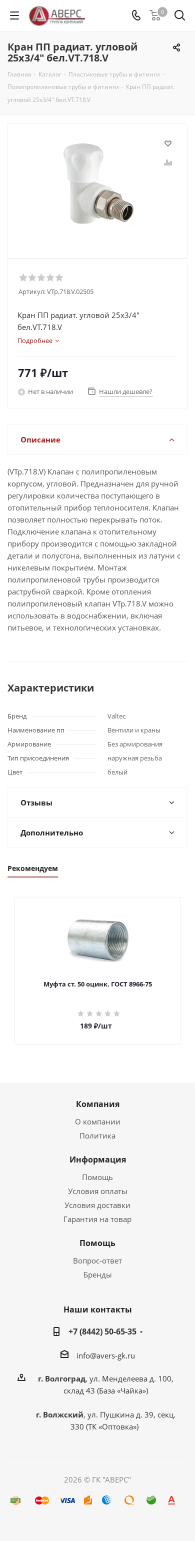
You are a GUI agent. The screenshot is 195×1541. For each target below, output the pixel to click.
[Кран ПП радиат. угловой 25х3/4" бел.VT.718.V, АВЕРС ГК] (98, 186)
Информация (98, 1159)
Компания (98, 1104)
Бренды (98, 1275)
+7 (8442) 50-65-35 (102, 1331)
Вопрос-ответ (97, 1261)
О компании (97, 1121)
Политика (98, 1135)
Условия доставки (97, 1205)
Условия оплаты (98, 1191)
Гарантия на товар (98, 1219)
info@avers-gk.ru (105, 1355)
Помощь (97, 1177)
